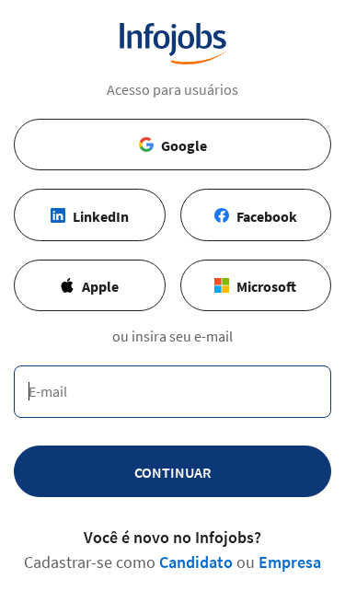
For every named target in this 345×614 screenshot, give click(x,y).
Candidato (196, 562)
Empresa (290, 562)
